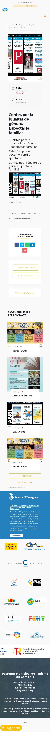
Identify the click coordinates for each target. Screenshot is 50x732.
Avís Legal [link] (6, 709)
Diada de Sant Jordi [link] (23, 396)
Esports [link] (42, 699)
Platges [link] (35, 701)
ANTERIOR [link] (27, 476)
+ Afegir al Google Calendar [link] (26, 267)
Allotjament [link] (19, 699)
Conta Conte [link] (19, 432)
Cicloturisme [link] (9, 701)
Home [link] (12, 25)
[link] (20, 6)
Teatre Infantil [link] (20, 351)
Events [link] (18, 25)
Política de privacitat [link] (23, 709)
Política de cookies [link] (29, 711)
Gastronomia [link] (23, 701)
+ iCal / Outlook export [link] (25, 275)
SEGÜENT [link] (23, 482)
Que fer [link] (8, 699)
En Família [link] (31, 699)
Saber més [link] (16, 535)
